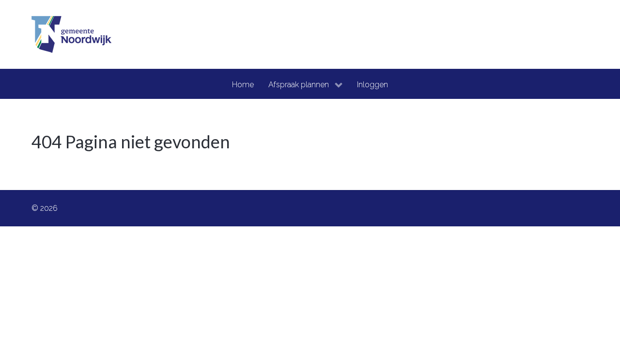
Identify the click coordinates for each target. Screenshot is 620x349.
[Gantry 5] (71, 34)
